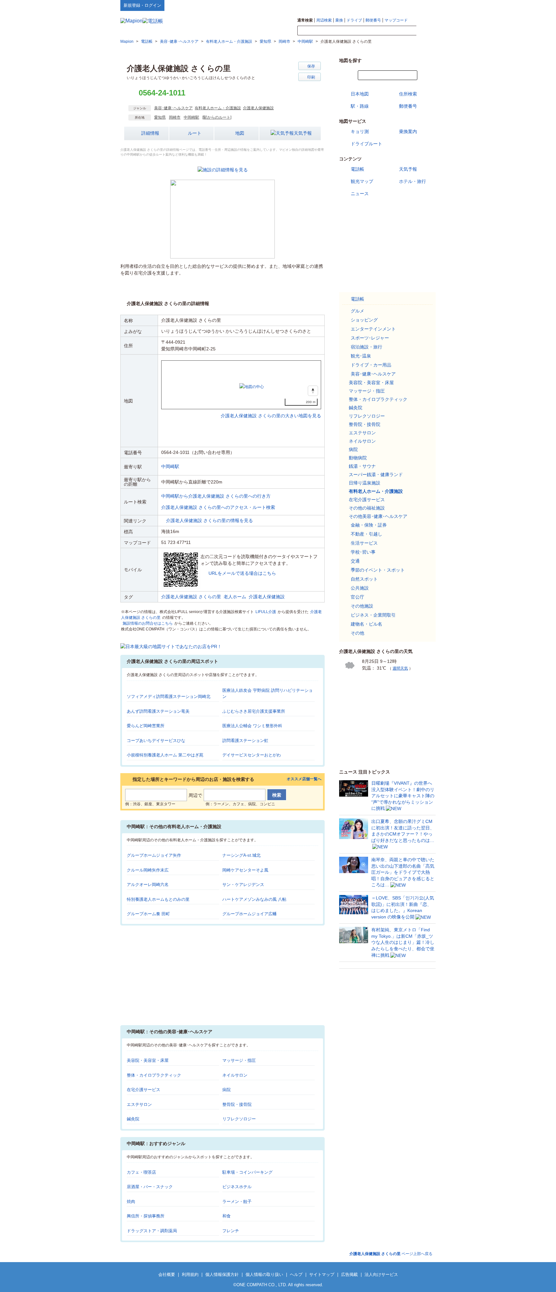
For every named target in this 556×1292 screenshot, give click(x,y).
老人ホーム (235, 596)
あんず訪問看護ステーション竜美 (158, 711)
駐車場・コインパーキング (247, 1172)
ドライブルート (366, 143)
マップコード (396, 20)
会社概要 (166, 1274)
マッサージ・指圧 (239, 1060)
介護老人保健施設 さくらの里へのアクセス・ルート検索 (218, 507)
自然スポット (364, 579)
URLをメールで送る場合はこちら (242, 573)
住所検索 (408, 93)
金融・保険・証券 (369, 525)
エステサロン (139, 1104)
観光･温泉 (361, 355)
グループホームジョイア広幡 (249, 913)
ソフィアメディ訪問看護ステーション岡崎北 (168, 696)
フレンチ (230, 1230)
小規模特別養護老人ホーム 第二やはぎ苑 (165, 755)
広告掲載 (349, 1274)
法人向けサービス (381, 1274)
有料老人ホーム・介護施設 (218, 108)
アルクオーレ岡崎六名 (148, 884)
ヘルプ (405, 5)
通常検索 (305, 20)
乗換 (339, 20)
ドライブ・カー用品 (371, 364)
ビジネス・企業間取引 (373, 615)
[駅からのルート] (216, 117)
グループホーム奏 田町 (148, 913)
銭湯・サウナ (362, 466)
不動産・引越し (366, 534)
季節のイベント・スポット (378, 570)
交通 (355, 561)
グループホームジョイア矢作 (154, 855)
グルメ (357, 310)
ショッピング (364, 319)
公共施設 (360, 588)
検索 (426, 30)
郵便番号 (373, 20)
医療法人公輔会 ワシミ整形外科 (252, 725)
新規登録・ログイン (142, 5)
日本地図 (360, 93)
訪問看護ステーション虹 (245, 740)
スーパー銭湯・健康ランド (376, 474)
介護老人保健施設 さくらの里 (191, 596)
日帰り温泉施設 (364, 482)
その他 (357, 633)
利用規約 (190, 1274)
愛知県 (160, 117)
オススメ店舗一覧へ (304, 779)
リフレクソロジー (239, 1118)
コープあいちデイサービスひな (156, 740)
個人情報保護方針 (222, 1274)
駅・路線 (360, 106)
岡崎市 (175, 117)
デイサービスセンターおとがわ (251, 755)
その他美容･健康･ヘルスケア (378, 516)
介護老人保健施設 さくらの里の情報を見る (209, 520)
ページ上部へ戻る (390, 1253)
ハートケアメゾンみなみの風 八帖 (254, 899)
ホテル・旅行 (412, 181)
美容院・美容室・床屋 (148, 1060)
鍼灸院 (133, 1118)
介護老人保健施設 (258, 108)
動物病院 (358, 457)
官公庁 (357, 597)
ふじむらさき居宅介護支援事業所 (253, 711)
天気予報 (303, 133)
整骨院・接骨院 (237, 1104)
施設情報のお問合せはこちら (148, 623)
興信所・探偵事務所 (145, 1216)
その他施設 (362, 606)
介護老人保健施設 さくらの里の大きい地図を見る (271, 409)
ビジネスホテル (237, 1186)
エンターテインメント (373, 328)
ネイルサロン (234, 1075)
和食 (226, 1216)
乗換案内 (408, 131)
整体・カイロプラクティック (154, 1075)
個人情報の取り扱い (264, 1274)
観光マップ (362, 181)
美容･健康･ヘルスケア (173, 108)
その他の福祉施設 (367, 507)
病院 (226, 1089)
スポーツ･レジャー (370, 337)
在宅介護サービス (143, 1089)
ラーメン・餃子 (237, 1201)
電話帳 (357, 169)
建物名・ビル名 (366, 624)
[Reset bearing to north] (313, 390)
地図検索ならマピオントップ (372, 5)
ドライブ (354, 20)
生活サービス (364, 543)
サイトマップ (425, 5)
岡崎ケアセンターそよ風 (245, 870)
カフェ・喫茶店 (141, 1172)
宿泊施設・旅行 (366, 346)
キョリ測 (360, 131)
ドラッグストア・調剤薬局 (152, 1230)
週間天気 (400, 668)
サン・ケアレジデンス (243, 884)
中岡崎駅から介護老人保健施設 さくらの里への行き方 (216, 496)
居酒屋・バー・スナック (150, 1186)
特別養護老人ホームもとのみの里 (158, 899)
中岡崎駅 (191, 117)
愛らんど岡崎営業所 (145, 725)
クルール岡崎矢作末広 (148, 870)
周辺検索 (324, 20)
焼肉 (131, 1201)
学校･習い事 (363, 552)
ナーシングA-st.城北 (241, 855)
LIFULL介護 (265, 612)
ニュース (360, 193)
